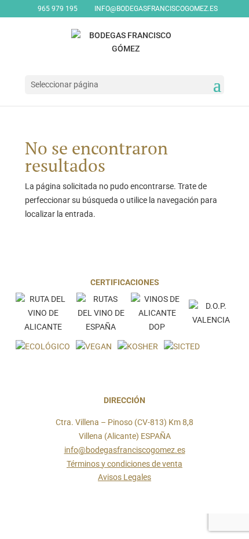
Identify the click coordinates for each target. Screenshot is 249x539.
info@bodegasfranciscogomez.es (124, 450)
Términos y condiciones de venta (124, 463)
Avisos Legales (124, 477)
